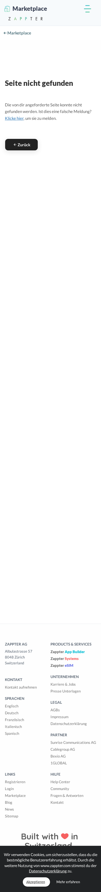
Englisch (11, 706)
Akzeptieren (35, 882)
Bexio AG (58, 756)
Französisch (14, 719)
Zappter (67, 651)
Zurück (24, 144)
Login (9, 788)
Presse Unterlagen (65, 691)
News (9, 809)
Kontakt (57, 802)
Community (59, 788)
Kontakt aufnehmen (21, 687)
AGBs (55, 710)
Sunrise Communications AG (73, 742)
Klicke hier (14, 118)
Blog (8, 802)
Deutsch (11, 713)
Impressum (59, 716)
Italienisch (13, 726)
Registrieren (15, 782)
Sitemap (11, 816)
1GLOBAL (58, 763)
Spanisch (12, 733)
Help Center (60, 782)
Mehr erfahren (68, 882)
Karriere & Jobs (63, 684)
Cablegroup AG (62, 749)
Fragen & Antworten (66, 795)
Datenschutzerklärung (68, 723)
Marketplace (19, 32)
